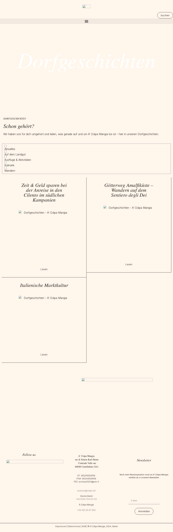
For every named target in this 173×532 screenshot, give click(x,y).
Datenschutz (74, 526)
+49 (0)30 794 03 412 (86, 499)
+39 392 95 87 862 (86, 510)
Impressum (60, 526)
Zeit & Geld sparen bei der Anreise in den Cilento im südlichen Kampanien (44, 192)
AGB (84, 526)
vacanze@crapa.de (86, 490)
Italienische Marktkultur (44, 285)
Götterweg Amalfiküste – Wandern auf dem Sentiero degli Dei (128, 190)
